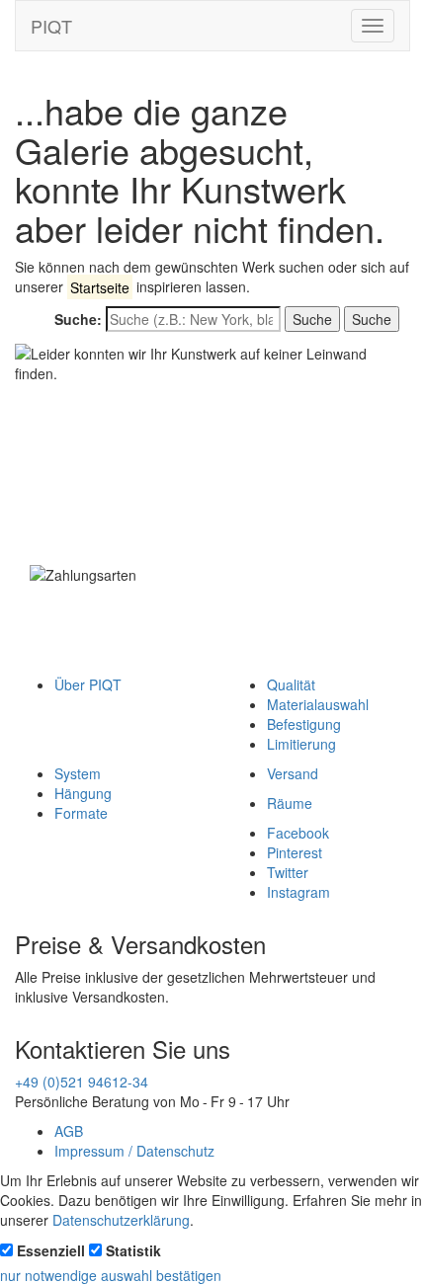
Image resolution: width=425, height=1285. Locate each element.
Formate (81, 813)
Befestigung (304, 724)
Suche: (78, 319)
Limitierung (301, 744)
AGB (68, 1131)
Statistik (133, 1250)
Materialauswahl (318, 704)
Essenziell (51, 1250)
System (77, 773)
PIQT (51, 26)
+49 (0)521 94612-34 (81, 1081)
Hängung (83, 793)
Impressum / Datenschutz (134, 1151)
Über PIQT (88, 684)
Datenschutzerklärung (121, 1220)
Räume (289, 803)
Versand (292, 773)
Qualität (291, 684)
